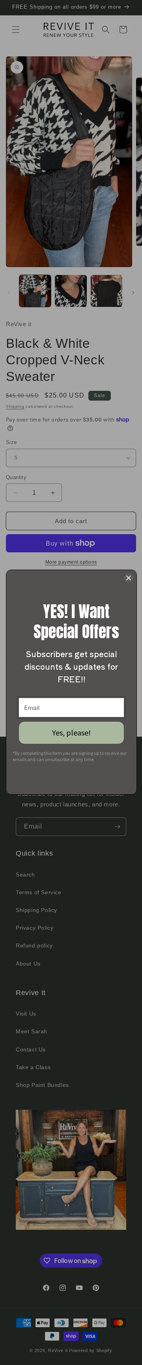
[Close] (128, 578)
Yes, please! (71, 732)
